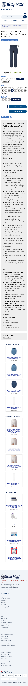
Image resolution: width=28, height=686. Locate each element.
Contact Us (4, 620)
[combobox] (4, 106)
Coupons (3, 642)
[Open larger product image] (13, 56)
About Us (3, 616)
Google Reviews (7, 627)
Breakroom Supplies (6, 665)
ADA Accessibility (5, 625)
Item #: (4, 40)
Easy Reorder (4, 604)
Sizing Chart (7, 338)
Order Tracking (5, 606)
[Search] (25, 16)
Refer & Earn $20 (5, 638)
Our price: (5, 73)
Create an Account (5, 598)
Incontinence (4, 660)
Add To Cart (18, 107)
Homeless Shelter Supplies (8, 645)
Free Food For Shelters (7, 643)
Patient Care (4, 658)
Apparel (3, 663)
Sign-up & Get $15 (5, 636)
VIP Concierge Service (6, 622)
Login (2, 596)
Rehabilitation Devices (6, 656)
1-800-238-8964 (9, 590)
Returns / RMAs (4, 608)
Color (3, 76)
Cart (23, 20)
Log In (5, 20)
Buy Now (17, 111)
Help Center (4, 618)
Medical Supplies (5, 654)
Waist (3, 85)
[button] (2, 56)
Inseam (4, 97)
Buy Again (3, 602)
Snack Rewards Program (7, 634)
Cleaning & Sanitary (6, 652)
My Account (14, 20)
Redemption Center (6, 640)
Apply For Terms (5, 609)
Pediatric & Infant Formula (7, 661)
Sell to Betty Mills (5, 624)
